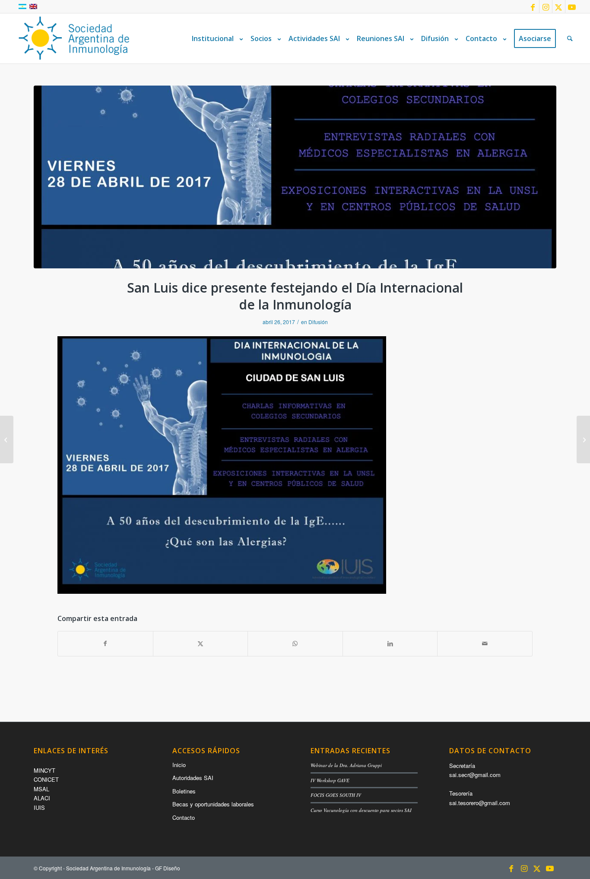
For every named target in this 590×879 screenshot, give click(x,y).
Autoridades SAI (192, 778)
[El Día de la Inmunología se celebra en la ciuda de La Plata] (6, 439)
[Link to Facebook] (533, 6)
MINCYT (44, 770)
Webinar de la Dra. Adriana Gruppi (346, 765)
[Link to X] (558, 6)
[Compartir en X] (200, 643)
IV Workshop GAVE (330, 780)
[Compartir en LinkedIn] (390, 643)
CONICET (46, 779)
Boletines (184, 791)
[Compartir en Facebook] (105, 643)
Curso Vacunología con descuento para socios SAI (361, 810)
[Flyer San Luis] (295, 177)
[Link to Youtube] (571, 6)
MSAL (41, 789)
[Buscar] (569, 38)
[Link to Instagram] (545, 6)
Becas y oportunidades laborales (213, 804)
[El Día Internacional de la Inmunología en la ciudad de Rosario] (583, 439)
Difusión (318, 321)
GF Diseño (167, 868)
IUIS (39, 807)
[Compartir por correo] (485, 643)
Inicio (179, 765)
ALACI (42, 798)
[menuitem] (215, 38)
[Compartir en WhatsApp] (295, 643)
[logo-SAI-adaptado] (74, 38)
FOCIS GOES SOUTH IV (336, 795)
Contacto (183, 817)
